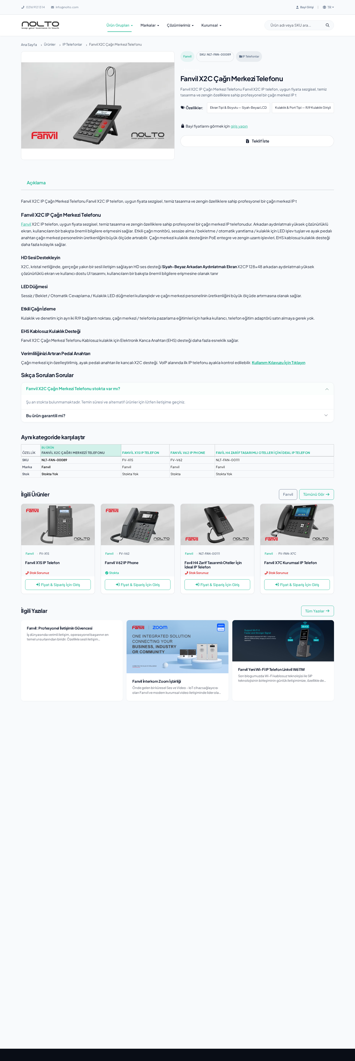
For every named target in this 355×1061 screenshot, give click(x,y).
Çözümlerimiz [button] (179, 25)
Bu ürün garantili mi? (45, 415)
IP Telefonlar (72, 44)
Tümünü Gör (313, 494)
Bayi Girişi (307, 7)
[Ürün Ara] (329, 25)
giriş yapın (239, 126)
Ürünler (50, 44)
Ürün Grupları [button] (118, 25)
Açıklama (36, 182)
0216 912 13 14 (35, 7)
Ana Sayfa (29, 44)
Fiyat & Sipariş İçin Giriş (60, 584)
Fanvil (187, 56)
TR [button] (329, 7)
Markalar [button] (148, 25)
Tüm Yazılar (314, 611)
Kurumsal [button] (210, 25)
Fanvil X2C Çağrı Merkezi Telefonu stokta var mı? (73, 388)
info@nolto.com (66, 7)
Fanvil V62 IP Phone (187, 453)
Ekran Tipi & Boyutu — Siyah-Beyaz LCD (238, 107)
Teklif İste (260, 140)
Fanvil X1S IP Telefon (140, 453)
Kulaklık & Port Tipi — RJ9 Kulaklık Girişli (303, 107)
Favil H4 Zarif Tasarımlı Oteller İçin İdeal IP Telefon (263, 453)
